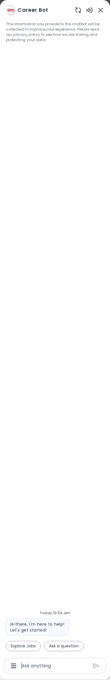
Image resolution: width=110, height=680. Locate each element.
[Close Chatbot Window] (100, 10)
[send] (96, 665)
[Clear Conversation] (78, 10)
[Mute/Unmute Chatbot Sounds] (89, 10)
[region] (55, 337)
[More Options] (13, 665)
